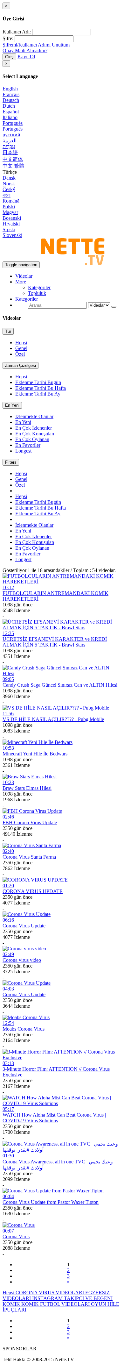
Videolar (23, 276)
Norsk (9, 183)
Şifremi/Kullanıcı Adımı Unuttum (36, 44)
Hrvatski (11, 223)
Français (11, 94)
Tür (8, 331)
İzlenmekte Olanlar (34, 416)
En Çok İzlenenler (33, 428)
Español (11, 111)
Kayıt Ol (26, 56)
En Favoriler (27, 445)
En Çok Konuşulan (34, 433)
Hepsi (21, 342)
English (10, 88)
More (20, 281)
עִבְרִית (9, 146)
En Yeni (12, 405)
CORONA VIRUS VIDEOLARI (50, 1292)
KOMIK (12, 1304)
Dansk (9, 178)
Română (11, 201)
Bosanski (12, 218)
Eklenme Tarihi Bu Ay (37, 394)
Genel (21, 348)
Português (13, 123)
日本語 (10, 152)
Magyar (10, 212)
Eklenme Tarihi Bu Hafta (40, 388)
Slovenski (12, 235)
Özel (20, 354)
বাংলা (6, 195)
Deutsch (11, 100)
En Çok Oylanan (32, 439)
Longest (23, 451)
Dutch (9, 106)
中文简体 (13, 159)
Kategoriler (39, 287)
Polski (9, 206)
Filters (11, 462)
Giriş (9, 56)
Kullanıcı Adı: (17, 31)
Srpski (9, 229)
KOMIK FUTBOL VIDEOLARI (56, 1304)
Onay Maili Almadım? (25, 50)
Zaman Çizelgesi (20, 365)
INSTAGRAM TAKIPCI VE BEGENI (72, 1298)
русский (11, 134)
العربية (10, 140)
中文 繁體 (13, 165)
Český (9, 189)
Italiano (10, 117)
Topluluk (37, 293)
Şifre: (8, 38)
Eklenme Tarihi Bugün (38, 382)
